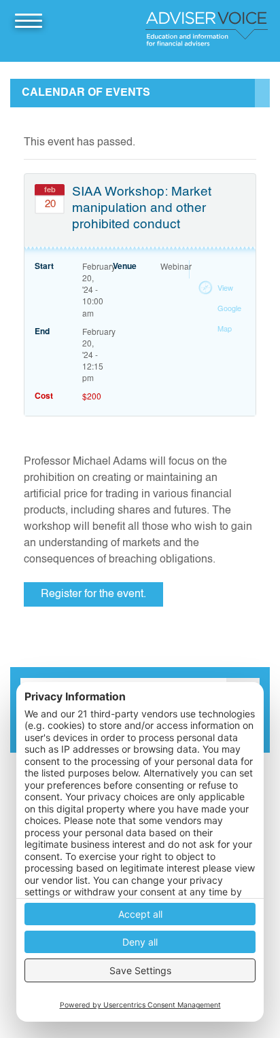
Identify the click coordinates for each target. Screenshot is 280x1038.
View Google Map (229, 308)
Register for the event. (93, 594)
